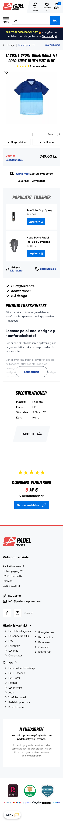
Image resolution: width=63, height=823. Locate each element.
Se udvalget (49, 36)
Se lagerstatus (14, 159)
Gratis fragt (23, 173)
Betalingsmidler (48, 268)
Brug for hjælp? (52, 45)
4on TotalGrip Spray (39, 210)
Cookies (28, 613)
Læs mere (31, 372)
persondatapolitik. (32, 755)
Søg (55, 20)
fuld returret (16, 270)
